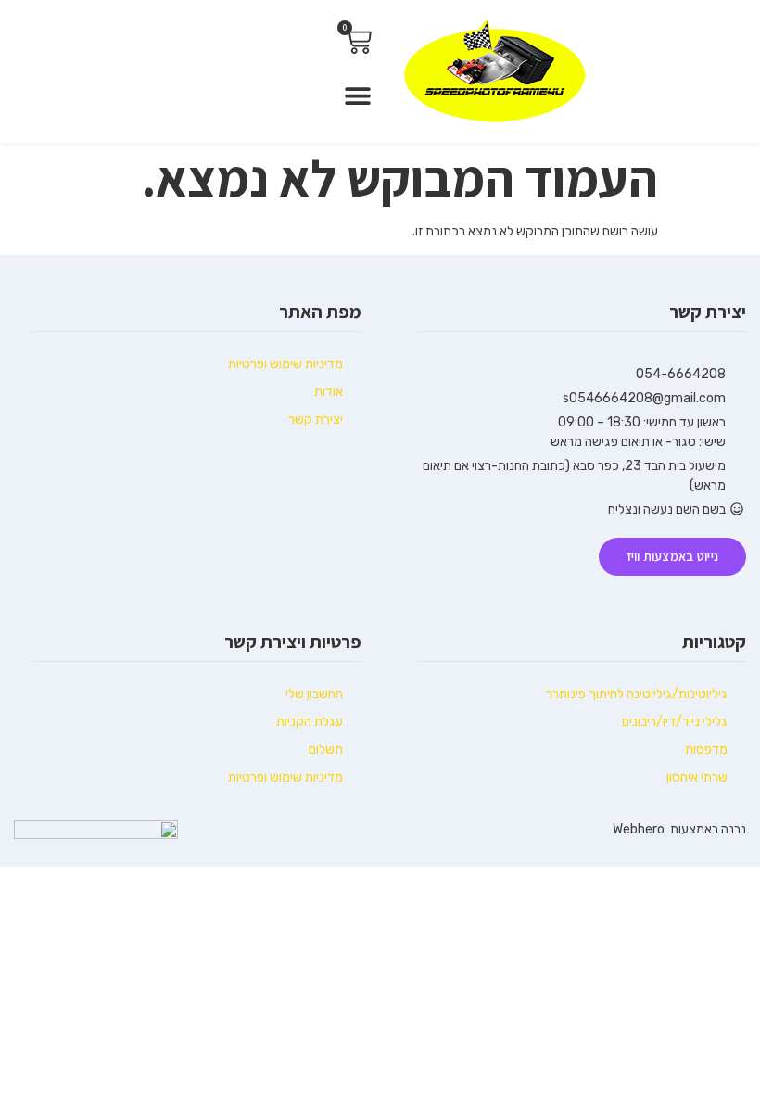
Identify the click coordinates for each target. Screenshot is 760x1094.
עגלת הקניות (309, 722)
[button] (358, 95)
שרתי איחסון (697, 777)
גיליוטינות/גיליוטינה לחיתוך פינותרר (637, 694)
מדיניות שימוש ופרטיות (285, 364)
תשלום (326, 749)
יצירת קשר (315, 419)
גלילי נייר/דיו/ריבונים (675, 722)
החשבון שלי (314, 694)
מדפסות (706, 749)
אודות (328, 392)
